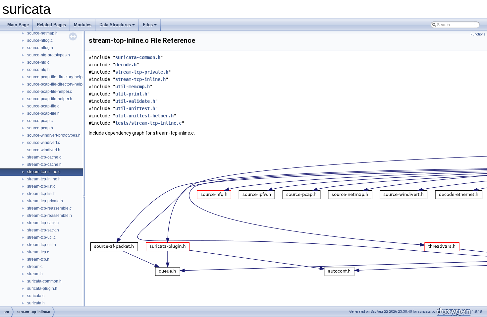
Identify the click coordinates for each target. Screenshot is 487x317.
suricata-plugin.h (42, 288)
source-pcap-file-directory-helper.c (58, 77)
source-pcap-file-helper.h (49, 98)
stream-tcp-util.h (41, 244)
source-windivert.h (43, 150)
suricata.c (35, 295)
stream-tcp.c (38, 252)
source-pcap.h (40, 128)
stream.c (34, 266)
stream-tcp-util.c (41, 237)
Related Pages (51, 24)
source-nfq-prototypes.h (48, 55)
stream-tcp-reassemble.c (49, 208)
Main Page (18, 24)
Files (148, 24)
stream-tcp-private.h (45, 201)
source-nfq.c (38, 62)
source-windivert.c (43, 142)
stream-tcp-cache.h (44, 164)
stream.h (35, 274)
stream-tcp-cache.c (44, 157)
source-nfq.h (38, 69)
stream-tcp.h (38, 259)
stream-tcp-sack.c (43, 223)
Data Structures (115, 24)
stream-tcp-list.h (41, 193)
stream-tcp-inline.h (44, 179)
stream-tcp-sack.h (43, 230)
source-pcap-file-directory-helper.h (58, 84)
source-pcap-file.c (43, 106)
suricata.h (36, 303)
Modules (82, 24)
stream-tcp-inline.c (43, 171)
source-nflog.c (40, 40)
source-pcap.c (40, 120)
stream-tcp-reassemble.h (49, 215)
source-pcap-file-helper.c (49, 91)
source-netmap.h (42, 33)
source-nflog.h (40, 47)
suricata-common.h (44, 281)
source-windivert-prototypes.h (54, 135)
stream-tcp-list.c (41, 186)
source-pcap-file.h (43, 113)
